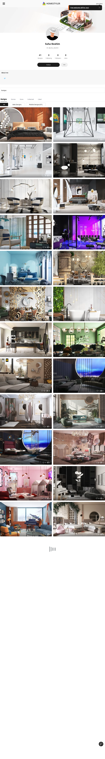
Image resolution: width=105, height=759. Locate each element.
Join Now (99, 3)
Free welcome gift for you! (79, 8)
